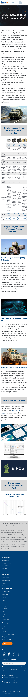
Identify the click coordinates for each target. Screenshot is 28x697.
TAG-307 (19, 144)
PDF (9, 218)
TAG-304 (24, 144)
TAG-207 (14, 144)
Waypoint (3, 413)
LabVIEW (17, 411)
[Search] (20, 2)
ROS (13, 411)
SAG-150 (8, 144)
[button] (25, 2)
